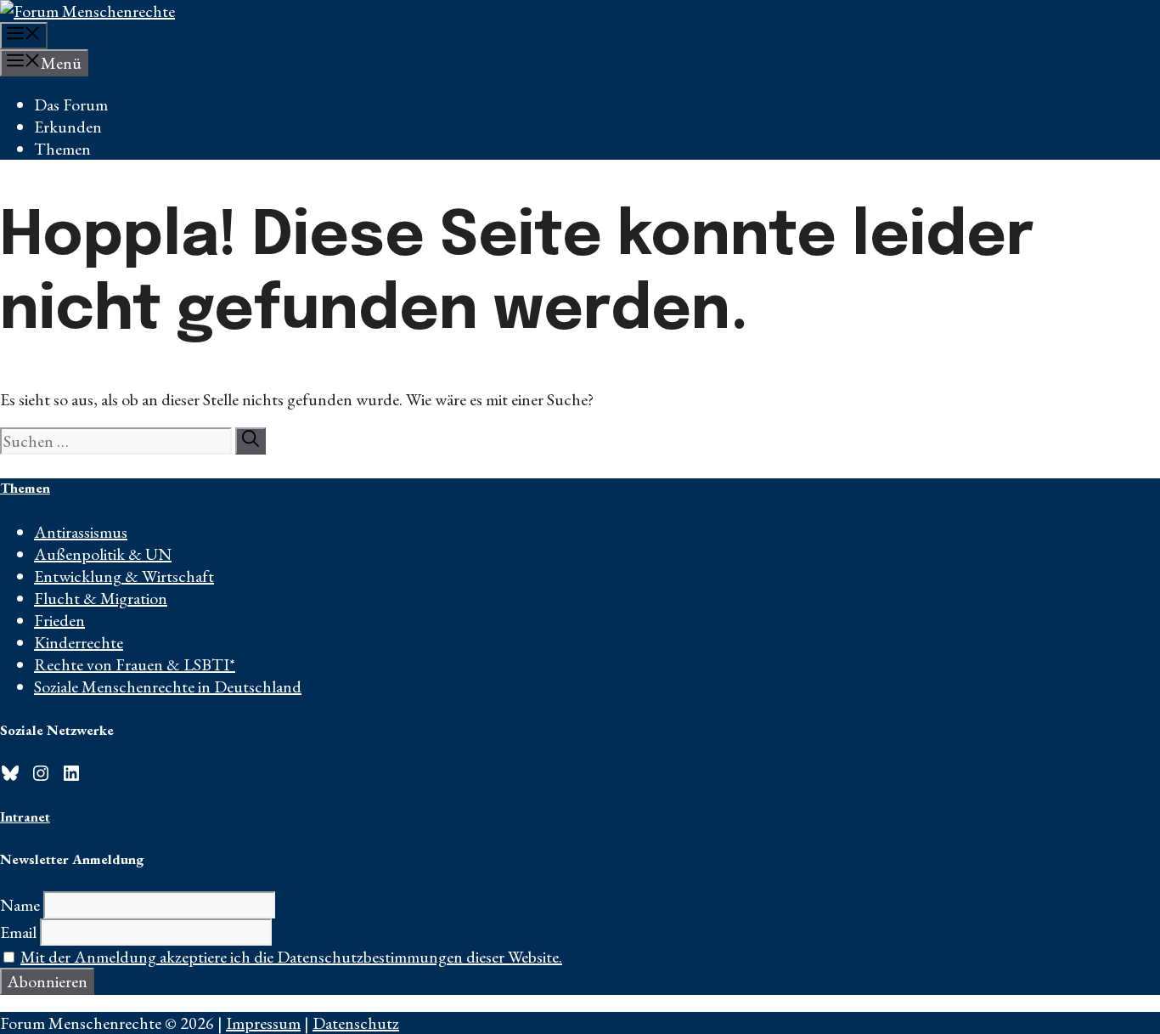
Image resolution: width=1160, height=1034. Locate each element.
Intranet (25, 816)
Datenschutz (356, 1023)
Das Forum (71, 104)
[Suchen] (250, 441)
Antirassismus (80, 532)
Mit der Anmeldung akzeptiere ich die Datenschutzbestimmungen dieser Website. (291, 957)
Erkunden (68, 127)
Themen (62, 149)
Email (18, 932)
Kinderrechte (78, 642)
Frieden (59, 620)
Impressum (263, 1023)
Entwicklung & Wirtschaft (124, 576)
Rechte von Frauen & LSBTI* (134, 664)
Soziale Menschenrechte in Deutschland (167, 686)
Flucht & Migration (100, 598)
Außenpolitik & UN (103, 554)
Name (20, 905)
